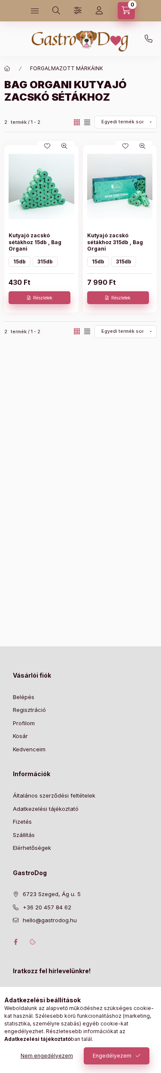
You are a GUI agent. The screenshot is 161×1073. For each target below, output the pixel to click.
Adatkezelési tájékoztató (46, 808)
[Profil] (99, 10)
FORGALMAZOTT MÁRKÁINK (66, 68)
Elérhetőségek (32, 847)
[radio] (87, 122)
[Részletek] (39, 297)
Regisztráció (29, 709)
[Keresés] (56, 10)
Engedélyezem (112, 1055)
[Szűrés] (77, 10)
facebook (15, 941)
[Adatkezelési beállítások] (32, 941)
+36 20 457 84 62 (148, 39)
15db (19, 261)
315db (45, 261)
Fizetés (22, 821)
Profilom (24, 723)
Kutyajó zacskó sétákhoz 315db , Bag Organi (115, 242)
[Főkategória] (7, 68)
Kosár (20, 735)
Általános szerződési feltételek (54, 795)
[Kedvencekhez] (47, 146)
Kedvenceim (29, 749)
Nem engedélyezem (47, 1055)
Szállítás (24, 834)
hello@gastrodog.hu (50, 920)
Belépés (23, 696)
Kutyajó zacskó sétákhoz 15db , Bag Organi (35, 242)
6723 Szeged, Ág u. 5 (52, 894)
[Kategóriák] (34, 10)
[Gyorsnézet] (64, 146)
